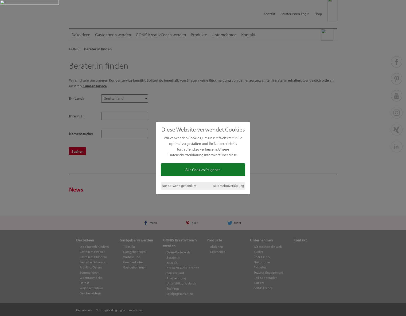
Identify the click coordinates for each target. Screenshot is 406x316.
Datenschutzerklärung (228, 185)
